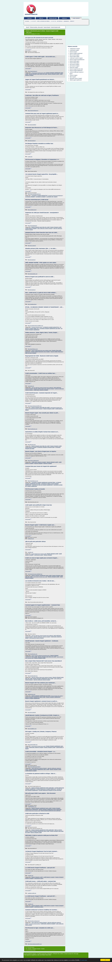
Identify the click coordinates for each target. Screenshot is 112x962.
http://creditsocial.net (32, 209)
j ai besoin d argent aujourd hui (39, 195)
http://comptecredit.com (32, 675)
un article (59, 21)
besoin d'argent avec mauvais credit (38, 553)
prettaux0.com (31, 538)
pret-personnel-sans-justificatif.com (35, 574)
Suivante (38, 948)
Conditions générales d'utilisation (44, 953)
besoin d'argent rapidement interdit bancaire (41, 655)
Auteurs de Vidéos (45, 21)
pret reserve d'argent (74, 64)
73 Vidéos (33, 33)
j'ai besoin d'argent (30, 196)
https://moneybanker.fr (32, 225)
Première (29, 948)
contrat (29, 18)
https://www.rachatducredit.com (34, 194)
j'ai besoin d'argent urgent (36, 327)
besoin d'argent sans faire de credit (38, 74)
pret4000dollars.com (32, 806)
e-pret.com (30, 156)
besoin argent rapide (74, 56)
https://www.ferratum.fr (32, 71)
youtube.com (30, 552)
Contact (72, 21)
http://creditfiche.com (32, 728)
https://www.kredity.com (32, 744)
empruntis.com (31, 386)
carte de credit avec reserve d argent (41, 636)
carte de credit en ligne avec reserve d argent (44, 388)
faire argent (76, 18)
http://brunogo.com (32, 444)
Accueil (27, 21)
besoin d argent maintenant (76, 53)
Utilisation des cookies (58, 953)
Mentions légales (32, 953)
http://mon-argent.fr (32, 245)
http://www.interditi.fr (32, 124)
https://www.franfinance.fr (33, 110)
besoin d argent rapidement (32, 698)
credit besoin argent (38, 555)
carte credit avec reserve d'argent (44, 228)
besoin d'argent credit (53, 74)
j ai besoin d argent (41, 196)
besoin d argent (29, 878)
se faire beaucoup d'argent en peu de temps (50, 790)
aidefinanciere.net (31, 694)
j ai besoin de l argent (51, 196)
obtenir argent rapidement (76, 79)
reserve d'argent (38, 463)
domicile (64, 18)
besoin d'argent (48, 555)
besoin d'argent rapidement (53, 697)
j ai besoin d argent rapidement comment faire (43, 482)
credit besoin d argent (30, 228)
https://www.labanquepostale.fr (34, 766)
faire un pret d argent (30, 353)
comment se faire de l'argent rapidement (42, 485)
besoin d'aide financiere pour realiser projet (41, 350)
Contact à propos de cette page (71, 953)
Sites (38, 21)
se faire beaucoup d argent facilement (46, 789)
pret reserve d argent (74, 65)
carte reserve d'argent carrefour (34, 923)
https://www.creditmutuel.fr (33, 460)
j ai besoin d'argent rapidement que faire (49, 328)
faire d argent (73, 76)
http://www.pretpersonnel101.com (35, 405)
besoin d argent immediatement (77, 59)
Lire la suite (27, 49)
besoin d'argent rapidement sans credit (42, 575)
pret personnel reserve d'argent (35, 408)
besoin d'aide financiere (57, 351)
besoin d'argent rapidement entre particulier (42, 787)
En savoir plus (83, 960)
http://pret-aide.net (31, 140)
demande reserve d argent (76, 78)
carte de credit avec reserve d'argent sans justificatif (42, 387)
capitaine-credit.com (32, 893)
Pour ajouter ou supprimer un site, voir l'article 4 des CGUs (37, 954)
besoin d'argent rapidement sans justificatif (50, 810)
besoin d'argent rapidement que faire (41, 695)
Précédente (34, 948)
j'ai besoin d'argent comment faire (46, 447)
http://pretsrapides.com (32, 273)
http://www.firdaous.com (33, 348)
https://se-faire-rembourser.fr (34, 920)
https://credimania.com (32, 428)
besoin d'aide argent (74, 62)
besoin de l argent (74, 67)
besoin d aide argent (74, 61)
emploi (41, 18)
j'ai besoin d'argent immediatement (55, 195)
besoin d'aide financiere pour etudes (40, 351)
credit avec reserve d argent (41, 390)
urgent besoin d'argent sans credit (39, 72)
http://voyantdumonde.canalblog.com (35, 325)
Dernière (43, 948)
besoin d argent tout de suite (76, 69)
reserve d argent (47, 463)
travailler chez (53, 18)
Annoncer (66, 21)
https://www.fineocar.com (33, 480)
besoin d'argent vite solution (57, 695)
